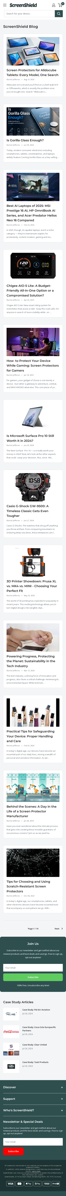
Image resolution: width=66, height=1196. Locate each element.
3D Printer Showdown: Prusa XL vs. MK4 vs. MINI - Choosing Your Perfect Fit (32, 586)
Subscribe (33, 977)
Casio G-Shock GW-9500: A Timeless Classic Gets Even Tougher (28, 511)
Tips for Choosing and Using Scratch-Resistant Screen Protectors (28, 886)
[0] (60, 5)
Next (57, 928)
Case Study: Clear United (34, 1044)
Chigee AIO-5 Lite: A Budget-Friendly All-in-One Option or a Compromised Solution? (30, 290)
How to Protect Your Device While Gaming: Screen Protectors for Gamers (33, 365)
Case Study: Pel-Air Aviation (36, 1009)
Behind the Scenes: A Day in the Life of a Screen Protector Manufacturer (32, 811)
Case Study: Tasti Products (35, 1062)
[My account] (53, 5)
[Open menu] (4, 5)
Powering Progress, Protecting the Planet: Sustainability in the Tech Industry (31, 661)
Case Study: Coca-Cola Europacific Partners (39, 1029)
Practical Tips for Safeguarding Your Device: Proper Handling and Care (30, 736)
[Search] (59, 13)
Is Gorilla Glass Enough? (25, 140)
